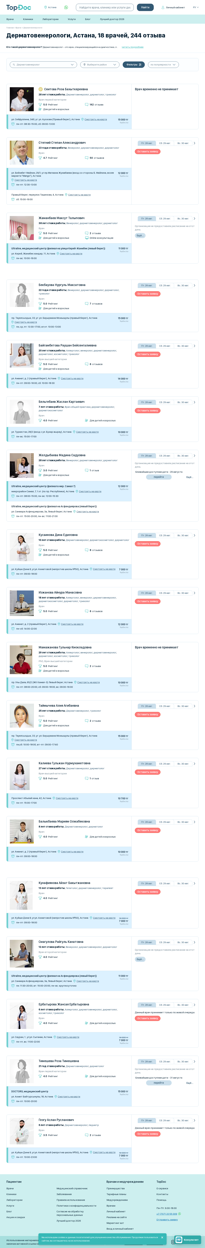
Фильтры (132, 64)
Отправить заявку (167, 1219)
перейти (159, 476)
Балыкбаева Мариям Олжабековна (64, 821)
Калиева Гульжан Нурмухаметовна (64, 763)
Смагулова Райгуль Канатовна (61, 942)
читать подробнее (133, 46)
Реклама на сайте (117, 1217)
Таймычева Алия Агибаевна (59, 705)
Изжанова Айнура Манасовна (60, 592)
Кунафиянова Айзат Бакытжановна (64, 883)
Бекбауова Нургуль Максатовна (62, 285)
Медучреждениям (117, 1199)
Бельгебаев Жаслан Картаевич (62, 402)
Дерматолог (97, 94)
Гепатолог (72, 888)
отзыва (96, 104)
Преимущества (116, 1188)
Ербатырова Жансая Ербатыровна (64, 1004)
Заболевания (64, 1194)
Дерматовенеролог (28, 64)
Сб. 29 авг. (165, 143)
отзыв (94, 470)
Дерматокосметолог (51, 410)
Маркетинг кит (115, 1222)
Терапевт (107, 888)
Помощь (161, 1199)
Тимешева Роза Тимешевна (59, 1061)
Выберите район (97, 64)
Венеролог (74, 147)
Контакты (162, 1194)
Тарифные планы (116, 1194)
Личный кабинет (175, 7)
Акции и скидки (15, 1217)
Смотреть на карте (96, 119)
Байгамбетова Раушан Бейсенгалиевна (68, 345)
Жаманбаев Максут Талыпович (62, 218)
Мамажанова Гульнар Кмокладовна (65, 647)
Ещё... (140, 235)
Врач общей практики (77, 406)
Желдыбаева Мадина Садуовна (62, 455)
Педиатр (94, 1125)
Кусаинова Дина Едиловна (58, 535)
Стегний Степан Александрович (62, 142)
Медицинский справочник (72, 1188)
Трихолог (110, 94)
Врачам (111, 1205)
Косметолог (60, 354)
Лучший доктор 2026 (112, 19)
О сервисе (162, 1188)
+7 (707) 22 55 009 (166, 1213)
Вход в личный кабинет (120, 1228)
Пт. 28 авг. (146, 143)
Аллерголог (72, 350)
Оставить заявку (147, 151)
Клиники (28, 19)
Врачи (10, 19)
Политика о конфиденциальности (76, 1205)
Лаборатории (50, 19)
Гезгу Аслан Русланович (56, 1120)
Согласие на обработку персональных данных (70, 1213)
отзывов (97, 157)
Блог (87, 19)
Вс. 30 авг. (183, 143)
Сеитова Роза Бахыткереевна (66, 89)
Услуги (72, 19)
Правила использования (71, 1199)
